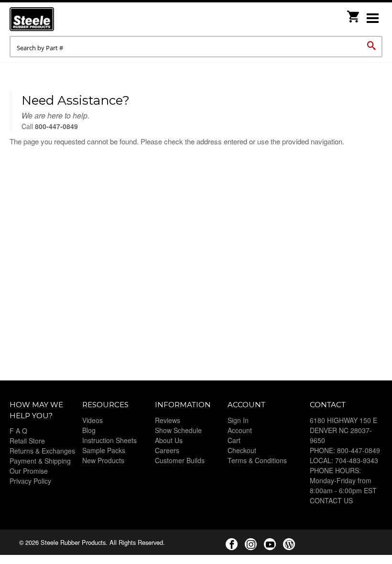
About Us (169, 440)
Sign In (238, 420)
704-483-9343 (356, 460)
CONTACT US (331, 500)
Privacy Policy (30, 481)
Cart (234, 440)
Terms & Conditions (257, 460)
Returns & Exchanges (42, 451)
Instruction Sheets (109, 440)
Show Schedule (178, 430)
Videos (92, 420)
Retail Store (27, 440)
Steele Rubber (57, 19)
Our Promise (29, 471)
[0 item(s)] (354, 14)
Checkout (242, 450)
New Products (103, 460)
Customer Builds (180, 460)
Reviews (167, 420)
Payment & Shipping (40, 461)
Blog (89, 430)
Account (240, 430)
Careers (167, 450)
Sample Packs (103, 450)
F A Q (18, 430)
